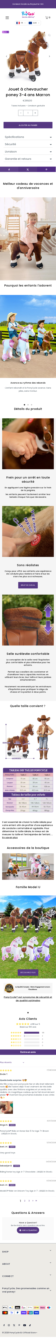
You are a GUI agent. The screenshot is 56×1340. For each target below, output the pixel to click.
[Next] (49, 56)
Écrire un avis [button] (28, 1052)
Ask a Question (29, 1230)
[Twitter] (14, 1325)
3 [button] (29, 1200)
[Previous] (7, 56)
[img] (6, 1070)
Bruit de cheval (28, 585)
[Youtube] (24, 1325)
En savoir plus (10, 837)
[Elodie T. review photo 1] (6, 1107)
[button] (16, 1033)
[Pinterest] (19, 1325)
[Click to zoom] (49, 35)
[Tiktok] (30, 1325)
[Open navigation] (7, 17)
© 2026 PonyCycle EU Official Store (19, 1332)
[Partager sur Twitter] (27, 169)
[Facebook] (4, 1325)
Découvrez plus (28, 972)
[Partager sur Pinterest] (46, 169)
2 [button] (24, 1200)
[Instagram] (9, 1325)
